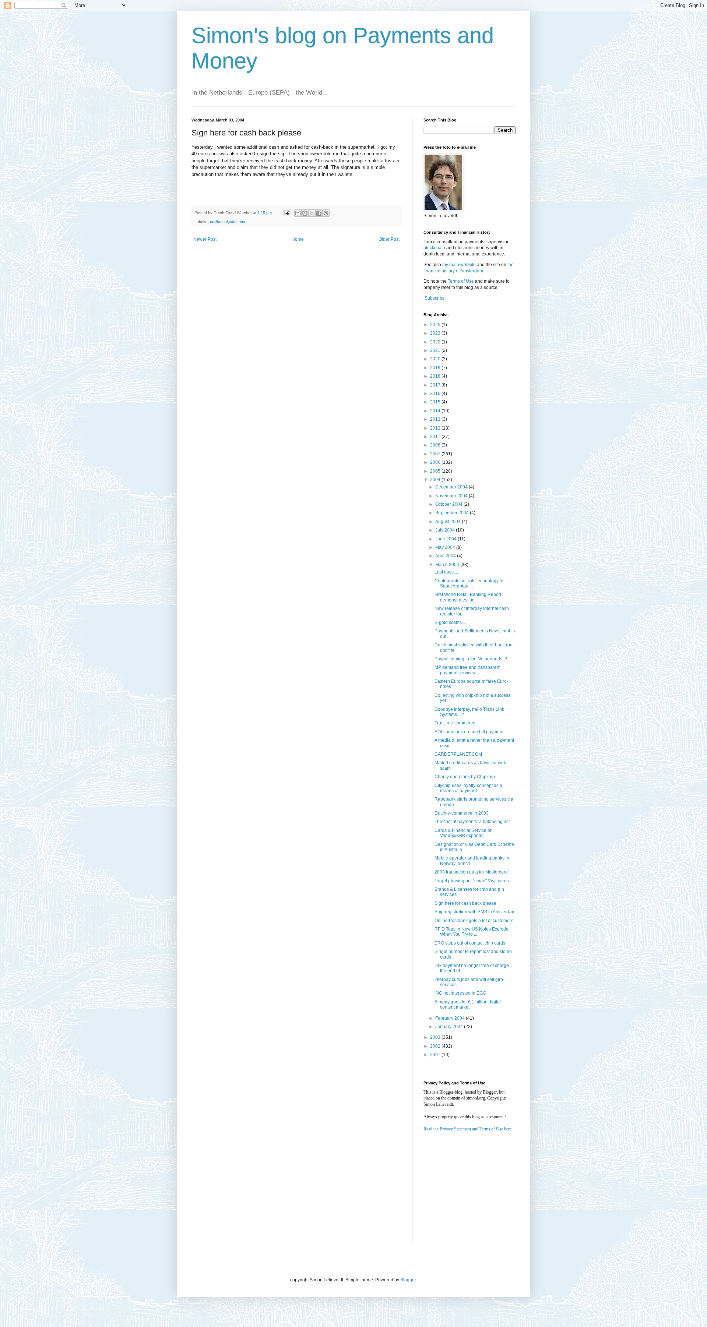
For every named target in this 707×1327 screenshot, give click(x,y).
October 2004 (449, 504)
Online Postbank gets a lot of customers (474, 920)
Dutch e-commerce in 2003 (462, 813)
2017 (436, 385)
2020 (436, 358)
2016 (436, 393)
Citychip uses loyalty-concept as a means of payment (468, 788)
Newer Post (205, 239)
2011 (436, 436)
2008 (436, 445)
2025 (436, 324)
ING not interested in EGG (460, 993)
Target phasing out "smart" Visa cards (472, 880)
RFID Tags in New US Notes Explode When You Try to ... (472, 932)
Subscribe (435, 298)
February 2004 (450, 1018)
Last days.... (446, 572)
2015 (436, 402)
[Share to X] (312, 213)
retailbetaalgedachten (227, 221)
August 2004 (448, 521)
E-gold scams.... (450, 622)
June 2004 (446, 538)
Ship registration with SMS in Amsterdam (475, 911)
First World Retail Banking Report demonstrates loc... (468, 597)
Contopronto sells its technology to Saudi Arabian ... (469, 583)
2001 (436, 1054)
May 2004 (445, 547)
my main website (459, 264)
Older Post (389, 239)
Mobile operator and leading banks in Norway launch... (472, 860)
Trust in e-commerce (455, 723)
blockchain (434, 247)
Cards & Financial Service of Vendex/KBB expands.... (463, 833)
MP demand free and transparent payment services (467, 670)
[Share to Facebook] (319, 213)
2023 (436, 333)
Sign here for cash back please (465, 903)
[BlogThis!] (305, 213)
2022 (436, 342)
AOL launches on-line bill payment (469, 731)
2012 (436, 428)
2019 (436, 367)
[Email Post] (286, 213)
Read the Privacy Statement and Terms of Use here (467, 1129)
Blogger (408, 1279)
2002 (436, 1046)
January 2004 (449, 1026)
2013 (436, 419)
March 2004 (447, 564)
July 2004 (445, 530)
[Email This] (298, 213)
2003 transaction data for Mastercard (471, 872)
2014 (436, 410)
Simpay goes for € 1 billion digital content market (468, 1004)
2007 (436, 453)
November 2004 (452, 495)
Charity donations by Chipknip (465, 776)
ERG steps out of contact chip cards (470, 943)
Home (298, 239)
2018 (436, 376)
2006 (436, 462)
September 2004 (452, 512)
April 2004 (446, 555)
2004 (436, 479)
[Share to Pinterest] (326, 213)
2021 (436, 350)
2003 (436, 1037)
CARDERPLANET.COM (458, 754)
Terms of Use (461, 281)
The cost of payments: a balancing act (472, 821)
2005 (436, 471)
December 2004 (452, 487)
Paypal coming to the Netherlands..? (471, 658)
